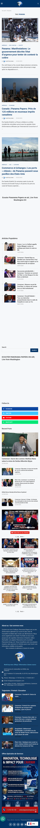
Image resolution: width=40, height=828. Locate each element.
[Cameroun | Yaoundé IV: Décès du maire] (7, 697)
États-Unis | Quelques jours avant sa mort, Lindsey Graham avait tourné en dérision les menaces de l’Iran (26, 744)
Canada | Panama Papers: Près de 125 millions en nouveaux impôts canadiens (19, 111)
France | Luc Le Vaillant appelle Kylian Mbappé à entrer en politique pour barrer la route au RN (27, 247)
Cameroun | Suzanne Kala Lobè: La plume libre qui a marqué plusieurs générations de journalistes (25, 719)
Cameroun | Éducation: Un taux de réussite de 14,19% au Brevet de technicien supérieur (26, 470)
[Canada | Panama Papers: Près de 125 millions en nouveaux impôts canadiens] (20, 90)
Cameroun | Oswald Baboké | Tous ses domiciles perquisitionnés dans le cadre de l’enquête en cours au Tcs (27, 299)
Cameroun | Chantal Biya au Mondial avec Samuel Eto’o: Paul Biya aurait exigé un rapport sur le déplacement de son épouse (27, 260)
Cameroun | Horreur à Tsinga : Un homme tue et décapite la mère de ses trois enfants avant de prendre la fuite (26, 501)
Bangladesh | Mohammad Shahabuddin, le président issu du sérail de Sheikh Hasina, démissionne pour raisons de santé (26, 731)
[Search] (38, 3)
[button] (22, 536)
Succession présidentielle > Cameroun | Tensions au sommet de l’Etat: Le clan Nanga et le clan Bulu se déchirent (27, 274)
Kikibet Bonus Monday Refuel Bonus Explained (14, 492)
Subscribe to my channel (21, 532)
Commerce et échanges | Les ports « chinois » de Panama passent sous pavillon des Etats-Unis (20, 171)
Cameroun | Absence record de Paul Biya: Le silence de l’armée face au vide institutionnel (27, 286)
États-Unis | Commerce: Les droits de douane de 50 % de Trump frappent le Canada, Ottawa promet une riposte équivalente (25, 482)
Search (4, 347)
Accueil (4, 10)
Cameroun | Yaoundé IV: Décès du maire (25, 695)
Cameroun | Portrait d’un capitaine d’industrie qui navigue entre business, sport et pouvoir (25, 707)
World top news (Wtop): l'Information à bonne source (20, 664)
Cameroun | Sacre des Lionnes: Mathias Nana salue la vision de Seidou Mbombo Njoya (19, 460)
